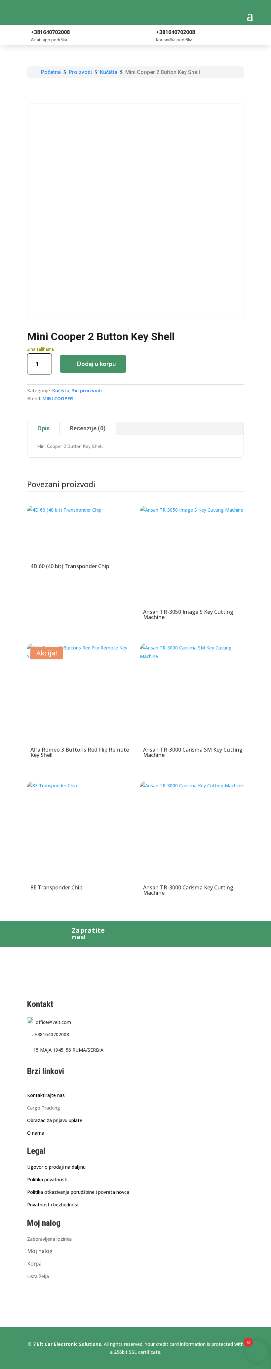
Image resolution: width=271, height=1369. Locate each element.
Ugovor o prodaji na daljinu (56, 1167)
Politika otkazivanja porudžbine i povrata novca (78, 1192)
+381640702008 (50, 1034)
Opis (43, 428)
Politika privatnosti (47, 1179)
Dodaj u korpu (96, 364)
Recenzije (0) (88, 428)
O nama (35, 1133)
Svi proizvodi (87, 390)
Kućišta (60, 390)
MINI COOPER (57, 398)
